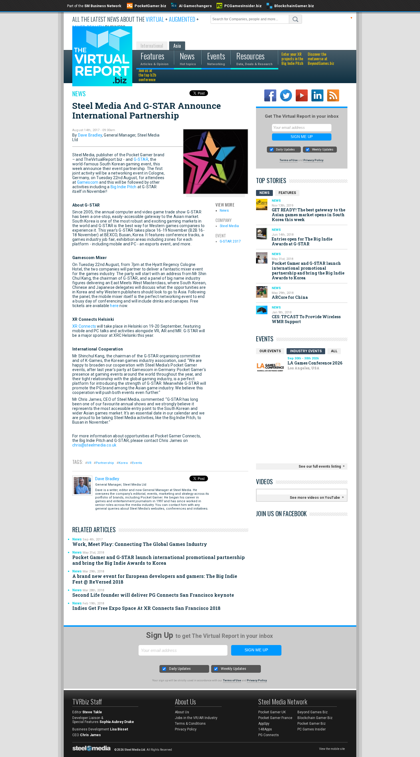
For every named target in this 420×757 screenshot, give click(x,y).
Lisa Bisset (119, 729)
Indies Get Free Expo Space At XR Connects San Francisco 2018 (146, 608)
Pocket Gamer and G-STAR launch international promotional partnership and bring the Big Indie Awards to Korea (158, 560)
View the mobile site (332, 748)
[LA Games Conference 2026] (270, 367)
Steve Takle (92, 712)
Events (137, 463)
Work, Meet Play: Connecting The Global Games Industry (139, 544)
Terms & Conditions (190, 724)
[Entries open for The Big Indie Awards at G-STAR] (261, 233)
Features (287, 193)
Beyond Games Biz (312, 712)
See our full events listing (320, 466)
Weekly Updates (322, 149)
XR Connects (84, 326)
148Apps (265, 729)
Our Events (270, 351)
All (334, 351)
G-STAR (141, 159)
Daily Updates (285, 149)
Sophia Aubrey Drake (116, 722)
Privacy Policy (313, 160)
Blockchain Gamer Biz (315, 718)
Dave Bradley (90, 135)
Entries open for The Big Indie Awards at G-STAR (302, 241)
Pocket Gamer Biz (311, 724)
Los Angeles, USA (303, 368)
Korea (123, 463)
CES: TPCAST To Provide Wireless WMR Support (306, 319)
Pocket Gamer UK (272, 712)
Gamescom (88, 182)
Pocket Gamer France (275, 718)
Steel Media (229, 226)
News (79, 93)
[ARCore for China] (261, 292)
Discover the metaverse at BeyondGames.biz (321, 59)
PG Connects (268, 735)
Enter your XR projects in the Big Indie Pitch (292, 59)
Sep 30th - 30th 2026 (303, 358)
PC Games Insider (311, 729)
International (152, 45)
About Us (182, 712)
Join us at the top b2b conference (147, 75)
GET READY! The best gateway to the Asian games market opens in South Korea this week (308, 214)
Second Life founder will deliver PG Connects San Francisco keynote (153, 595)
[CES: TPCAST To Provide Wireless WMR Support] (261, 310)
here (114, 305)
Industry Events (306, 351)
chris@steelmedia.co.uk (94, 445)
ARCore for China (290, 297)
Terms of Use (288, 160)
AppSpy (263, 724)
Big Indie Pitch (124, 187)
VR (89, 463)
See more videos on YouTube (315, 498)
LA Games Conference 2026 (314, 363)
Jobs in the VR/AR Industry (196, 718)
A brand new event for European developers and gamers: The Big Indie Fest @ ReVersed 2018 (154, 579)
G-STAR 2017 (230, 241)
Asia (177, 45)
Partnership (105, 463)
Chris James (90, 735)
